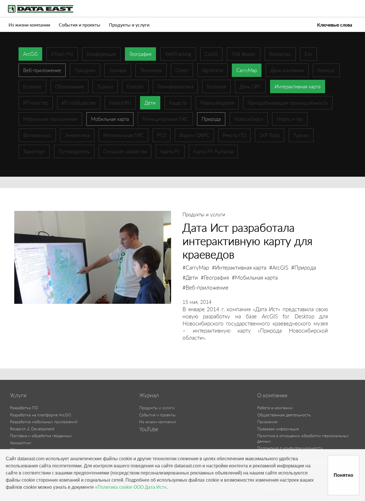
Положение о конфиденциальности (290, 447)
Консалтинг (20, 442)
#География (215, 277)
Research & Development (32, 428)
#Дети (190, 277)
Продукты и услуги (129, 24)
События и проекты (79, 24)
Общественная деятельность (284, 414)
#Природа (303, 267)
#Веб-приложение (205, 287)
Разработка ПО (24, 407)
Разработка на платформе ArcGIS (40, 414)
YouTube (148, 429)
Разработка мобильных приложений (44, 421)
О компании (272, 395)
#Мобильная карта (255, 277)
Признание (267, 421)
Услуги (18, 395)
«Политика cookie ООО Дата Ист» (131, 487)
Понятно (343, 475)
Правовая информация (278, 428)
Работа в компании (275, 407)
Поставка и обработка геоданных (41, 435)
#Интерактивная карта (239, 267)
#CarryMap (195, 267)
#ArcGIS (278, 267)
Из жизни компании (29, 24)
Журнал (149, 395)
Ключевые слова (334, 24)
